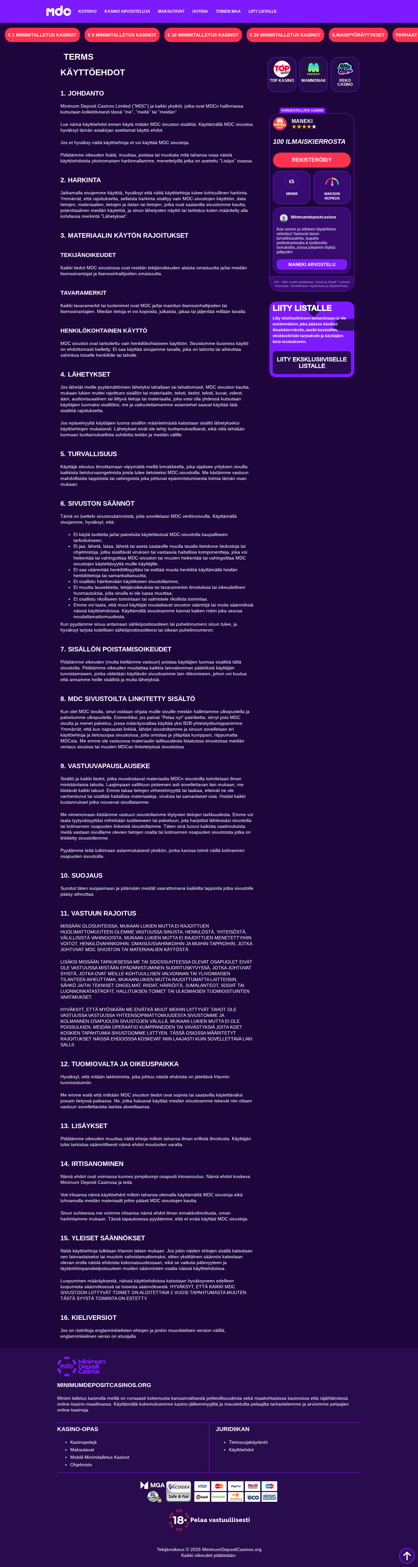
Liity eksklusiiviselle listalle (312, 362)
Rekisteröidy (312, 160)
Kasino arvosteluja (127, 11)
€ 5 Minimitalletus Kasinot (122, 34)
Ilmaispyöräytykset (358, 34)
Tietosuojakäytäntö (248, 1442)
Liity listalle (263, 11)
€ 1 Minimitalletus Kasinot (42, 34)
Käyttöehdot (241, 1449)
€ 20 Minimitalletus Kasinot (285, 34)
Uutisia (200, 11)
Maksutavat (171, 11)
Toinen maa (228, 11)
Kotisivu (87, 11)
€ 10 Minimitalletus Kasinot (203, 34)
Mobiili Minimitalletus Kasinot (99, 1457)
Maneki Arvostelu (311, 264)
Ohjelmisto (81, 1464)
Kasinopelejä (83, 1442)
